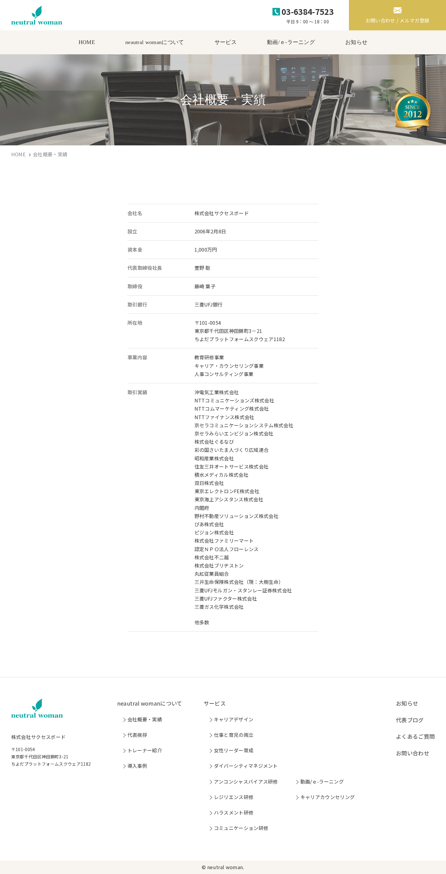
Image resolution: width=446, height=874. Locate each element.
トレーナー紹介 (144, 750)
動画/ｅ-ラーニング (291, 42)
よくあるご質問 (415, 736)
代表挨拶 (137, 734)
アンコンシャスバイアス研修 (246, 781)
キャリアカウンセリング (327, 797)
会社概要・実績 (144, 719)
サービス (226, 42)
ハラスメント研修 (234, 812)
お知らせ (356, 42)
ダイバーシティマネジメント (246, 765)
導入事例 (137, 765)
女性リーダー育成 (234, 750)
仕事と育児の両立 (234, 734)
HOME (87, 42)
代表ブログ (410, 720)
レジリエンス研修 (234, 797)
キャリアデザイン (234, 719)
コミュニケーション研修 (241, 828)
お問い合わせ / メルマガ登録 (398, 20)
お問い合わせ (412, 753)
